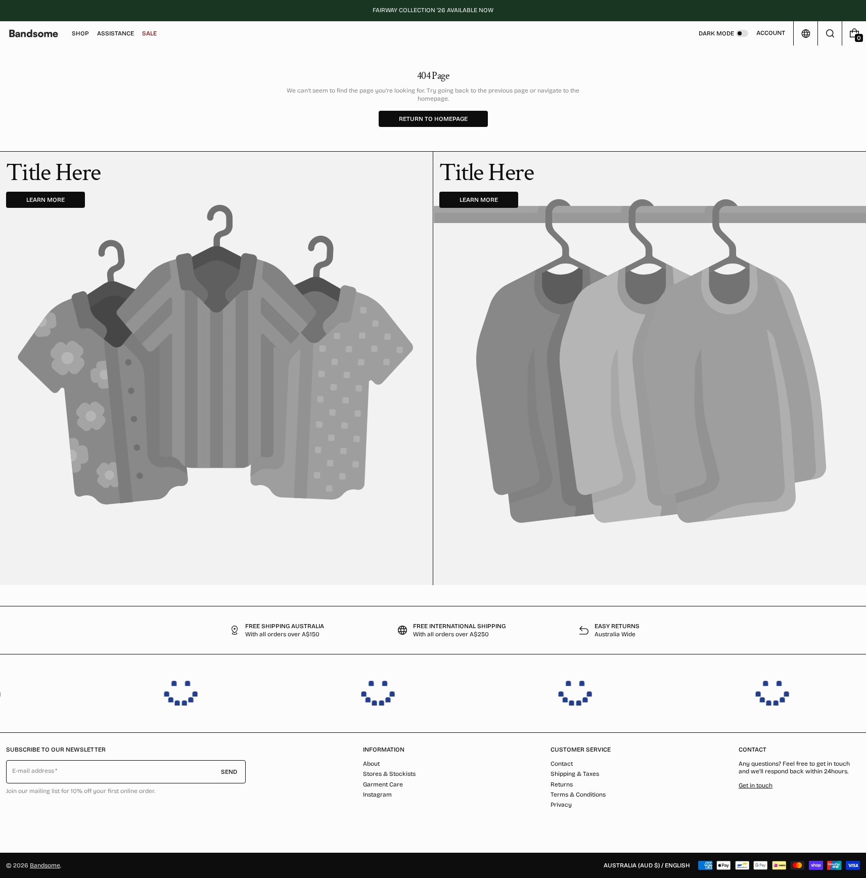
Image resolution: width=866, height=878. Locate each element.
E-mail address (33, 770)
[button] (830, 33)
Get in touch (755, 785)
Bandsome (45, 865)
